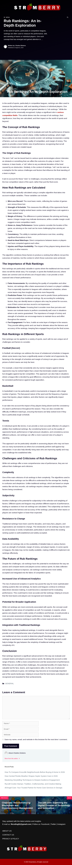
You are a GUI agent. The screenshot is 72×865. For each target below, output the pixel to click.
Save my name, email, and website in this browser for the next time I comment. (35, 739)
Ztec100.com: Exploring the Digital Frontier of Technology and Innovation (54, 805)
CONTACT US (8, 835)
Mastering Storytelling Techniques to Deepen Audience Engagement (32, 780)
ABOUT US (7, 831)
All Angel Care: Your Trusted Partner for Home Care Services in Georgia (33, 788)
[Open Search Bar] (67, 17)
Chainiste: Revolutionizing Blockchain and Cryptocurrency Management (17, 805)
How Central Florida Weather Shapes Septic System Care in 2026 (31, 776)
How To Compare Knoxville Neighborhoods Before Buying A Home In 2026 (35, 772)
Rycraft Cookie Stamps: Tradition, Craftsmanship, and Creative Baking (33, 784)
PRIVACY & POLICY (10, 839)
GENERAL (9, 684)
